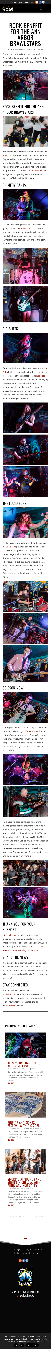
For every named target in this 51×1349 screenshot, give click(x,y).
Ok (16, 1345)
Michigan (13, 935)
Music (40, 49)
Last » (42, 1216)
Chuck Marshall (17, 49)
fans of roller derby (33, 170)
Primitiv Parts (25, 228)
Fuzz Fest (40, 376)
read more (11, 1083)
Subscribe (29, 2)
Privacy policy (32, 1345)
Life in (6, 935)
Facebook (10, 994)
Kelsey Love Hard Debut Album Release (25, 1064)
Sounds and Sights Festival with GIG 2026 (24, 1124)
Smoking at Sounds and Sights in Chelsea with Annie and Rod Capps (24, 1182)
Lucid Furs (11, 547)
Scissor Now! (32, 731)
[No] (48, 1341)
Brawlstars (8, 155)
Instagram (10, 1006)
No (22, 1345)
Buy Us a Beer (17, 2)
